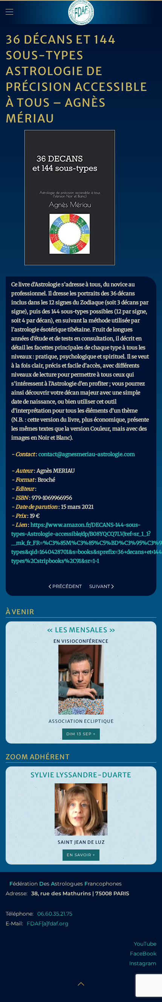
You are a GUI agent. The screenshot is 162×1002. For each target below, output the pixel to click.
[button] (9, 12)
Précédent (67, 586)
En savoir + (81, 854)
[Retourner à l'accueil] (81, 12)
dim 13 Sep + (81, 733)
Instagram (142, 963)
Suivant (99, 586)
